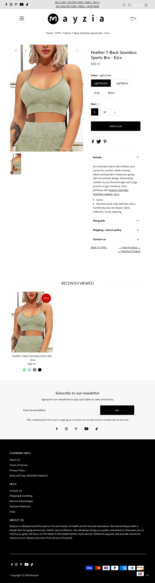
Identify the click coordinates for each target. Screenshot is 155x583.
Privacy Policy (17, 470)
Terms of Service (18, 465)
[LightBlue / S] (29, 370)
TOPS (58, 33)
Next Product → (131, 247)
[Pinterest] (16, 4)
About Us (14, 459)
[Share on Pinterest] (105, 142)
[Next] (25, 50)
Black (111, 92)
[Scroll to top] (147, 575)
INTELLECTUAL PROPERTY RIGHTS (28, 475)
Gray (97, 92)
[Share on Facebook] (93, 142)
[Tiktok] (27, 4)
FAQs (12, 511)
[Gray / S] (34, 370)
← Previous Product (129, 251)
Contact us (99, 239)
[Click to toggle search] (124, 4)
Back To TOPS (98, 247)
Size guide (99, 220)
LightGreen (101, 83)
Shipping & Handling (20, 495)
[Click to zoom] (77, 50)
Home (49, 33)
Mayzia (34, 575)
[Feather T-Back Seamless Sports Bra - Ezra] (32, 322)
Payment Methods (19, 506)
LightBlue (122, 83)
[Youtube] (21, 4)
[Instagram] (11, 4)
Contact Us (15, 490)
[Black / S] (40, 370)
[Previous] (16, 50)
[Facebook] (6, 4)
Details (97, 157)
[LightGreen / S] (24, 370)
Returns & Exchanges (21, 501)
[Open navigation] (22, 18)
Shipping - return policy (107, 230)
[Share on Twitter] (99, 142)
